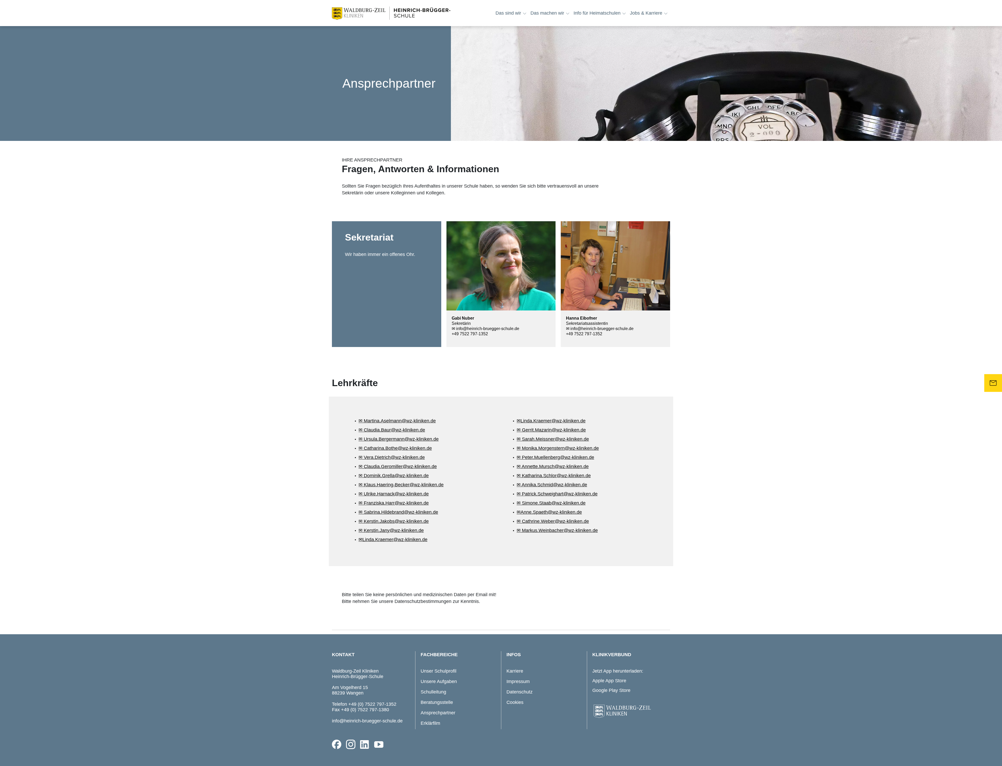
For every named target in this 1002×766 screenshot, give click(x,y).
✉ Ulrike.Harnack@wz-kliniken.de (394, 493)
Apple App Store (609, 680)
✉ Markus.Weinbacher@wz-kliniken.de (557, 530)
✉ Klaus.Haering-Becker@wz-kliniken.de (401, 484)
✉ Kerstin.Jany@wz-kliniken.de (391, 530)
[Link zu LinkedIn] (364, 744)
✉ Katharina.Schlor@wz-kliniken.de (554, 475)
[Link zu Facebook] (336, 744)
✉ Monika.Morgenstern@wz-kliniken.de (558, 448)
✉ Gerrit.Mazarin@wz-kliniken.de (551, 430)
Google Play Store (611, 690)
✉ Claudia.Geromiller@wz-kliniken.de (398, 466)
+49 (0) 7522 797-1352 (372, 704)
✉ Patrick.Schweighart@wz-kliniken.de (557, 493)
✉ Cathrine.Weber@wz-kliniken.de (553, 521)
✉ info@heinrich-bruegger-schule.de (485, 328)
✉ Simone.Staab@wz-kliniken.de (551, 503)
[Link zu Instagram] (350, 744)
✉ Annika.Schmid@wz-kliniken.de (552, 484)
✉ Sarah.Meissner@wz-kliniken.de (553, 439)
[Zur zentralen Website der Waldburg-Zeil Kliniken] (629, 711)
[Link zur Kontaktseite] (993, 383)
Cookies (514, 702)
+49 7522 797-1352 (470, 334)
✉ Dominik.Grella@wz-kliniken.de (394, 475)
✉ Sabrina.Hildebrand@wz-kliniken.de (398, 512)
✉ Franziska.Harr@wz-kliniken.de (394, 503)
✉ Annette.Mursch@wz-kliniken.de (553, 466)
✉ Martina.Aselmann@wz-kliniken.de (397, 420)
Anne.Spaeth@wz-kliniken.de (551, 512)
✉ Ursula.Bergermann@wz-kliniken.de (399, 439)
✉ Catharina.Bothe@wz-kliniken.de (395, 448)
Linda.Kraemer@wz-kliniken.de (394, 539)
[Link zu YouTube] (379, 744)
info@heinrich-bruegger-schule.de (367, 720)
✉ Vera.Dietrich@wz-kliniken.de (392, 457)
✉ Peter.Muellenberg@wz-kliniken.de (555, 457)
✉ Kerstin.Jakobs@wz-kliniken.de (394, 521)
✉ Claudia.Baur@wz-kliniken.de (392, 430)
